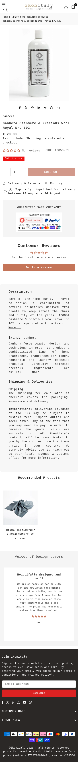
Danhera (8, 116)
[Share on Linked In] (39, 108)
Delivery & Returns (23, 183)
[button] (73, 6)
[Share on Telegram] (45, 108)
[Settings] (66, 6)
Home (5, 17)
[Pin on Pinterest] (32, 108)
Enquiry (55, 183)
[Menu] (3, 3)
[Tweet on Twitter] (26, 108)
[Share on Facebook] (20, 108)
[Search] (5, 9)
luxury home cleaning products (29, 17)
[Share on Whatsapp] (51, 108)
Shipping (33, 138)
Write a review (39, 267)
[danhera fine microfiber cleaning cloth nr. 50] (20, 508)
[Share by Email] (58, 108)
